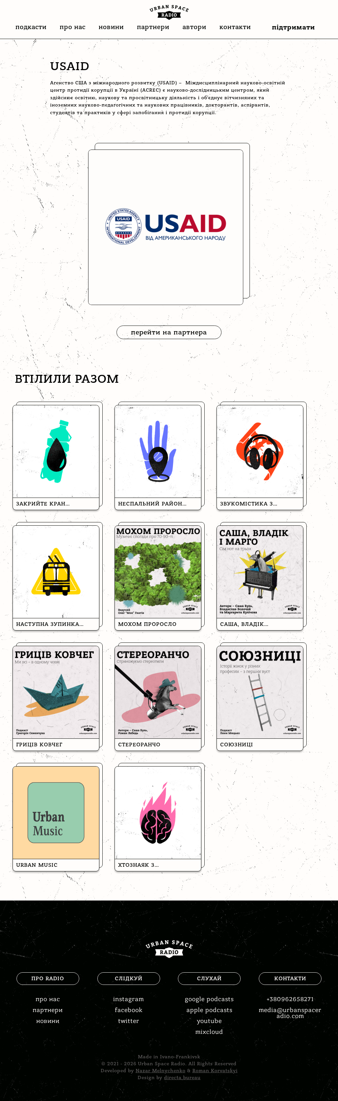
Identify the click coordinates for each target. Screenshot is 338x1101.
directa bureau (182, 1077)
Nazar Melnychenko (161, 1071)
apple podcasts (209, 1010)
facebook (129, 1010)
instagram (128, 999)
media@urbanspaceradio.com (290, 1013)
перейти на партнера (169, 332)
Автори (194, 27)
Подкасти (31, 27)
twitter (128, 1021)
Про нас (72, 27)
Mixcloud (209, 1032)
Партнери (153, 27)
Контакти (235, 27)
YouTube (209, 1021)
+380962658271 (290, 999)
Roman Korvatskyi (215, 1071)
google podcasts (209, 999)
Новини (111, 27)
